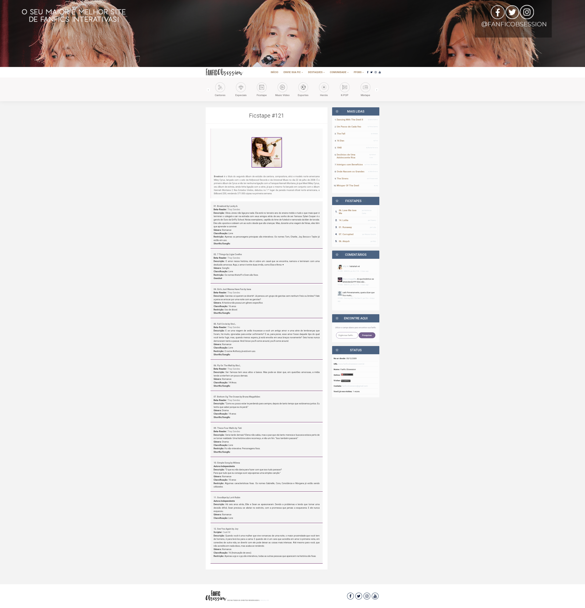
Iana (249, 289)
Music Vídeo (282, 95)
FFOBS (358, 72)
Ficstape (261, 95)
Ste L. (233, 324)
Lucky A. (234, 206)
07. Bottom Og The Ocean (226, 396)
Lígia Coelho (235, 254)
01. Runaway (345, 227)
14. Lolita (343, 220)
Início (274, 72)
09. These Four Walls (224, 428)
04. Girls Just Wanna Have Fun (229, 289)
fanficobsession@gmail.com (355, 386)
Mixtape (365, 95)
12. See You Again (222, 529)
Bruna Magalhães (251, 396)
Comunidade (338, 72)
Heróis (324, 95)
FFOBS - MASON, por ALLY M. (348, 271)
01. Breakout (220, 206)
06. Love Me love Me (347, 211)
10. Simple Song (222, 463)
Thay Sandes (233, 209)
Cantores (219, 95)
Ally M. (346, 266)
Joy (236, 529)
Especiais (240, 95)
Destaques (315, 72)
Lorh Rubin (234, 497)
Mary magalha (350, 279)
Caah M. (227, 532)
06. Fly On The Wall (223, 365)
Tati (240, 428)
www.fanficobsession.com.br (351, 364)
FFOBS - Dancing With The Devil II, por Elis (353, 298)
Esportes (303, 95)
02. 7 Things (220, 254)
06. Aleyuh (344, 241)
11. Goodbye (220, 497)
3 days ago (365, 271)
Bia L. (238, 365)
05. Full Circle (220, 324)
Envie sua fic (292, 72)
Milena (236, 463)
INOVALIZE (264, 600)
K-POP (344, 95)
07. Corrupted (346, 234)
